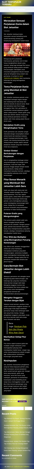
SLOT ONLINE (7, 17)
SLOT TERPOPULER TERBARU (19, 466)
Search (4, 405)
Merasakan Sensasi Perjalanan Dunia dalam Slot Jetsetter (16, 24)
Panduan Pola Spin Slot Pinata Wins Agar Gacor (17, 329)
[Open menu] (30, 3)
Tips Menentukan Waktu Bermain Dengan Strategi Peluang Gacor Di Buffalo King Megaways (17, 434)
